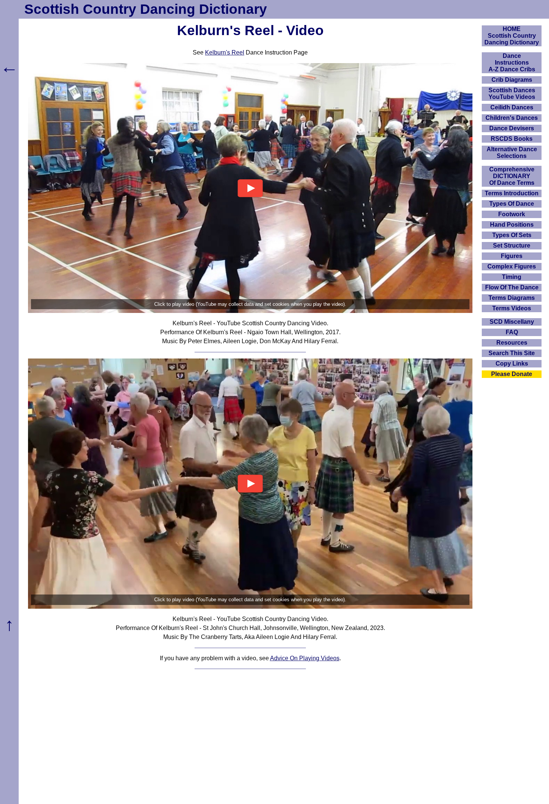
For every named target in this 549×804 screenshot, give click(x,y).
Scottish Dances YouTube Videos (511, 93)
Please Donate (511, 374)
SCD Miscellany (512, 322)
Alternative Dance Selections (512, 152)
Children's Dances (512, 118)
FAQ (512, 332)
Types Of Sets (511, 235)
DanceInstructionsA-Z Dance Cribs (511, 62)
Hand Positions (512, 224)
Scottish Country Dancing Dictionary (145, 9)
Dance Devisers (511, 128)
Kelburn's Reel (224, 52)
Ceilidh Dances (511, 107)
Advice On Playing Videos (304, 658)
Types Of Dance (511, 204)
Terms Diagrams (511, 298)
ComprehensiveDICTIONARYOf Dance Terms (511, 176)
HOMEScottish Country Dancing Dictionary (511, 36)
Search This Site (511, 353)
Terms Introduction (512, 193)
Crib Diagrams (511, 80)
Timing (511, 277)
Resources (511, 342)
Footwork (511, 214)
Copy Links (512, 363)
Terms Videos (511, 308)
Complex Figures (511, 266)
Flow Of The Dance (512, 287)
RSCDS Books (512, 139)
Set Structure (511, 245)
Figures (511, 256)
